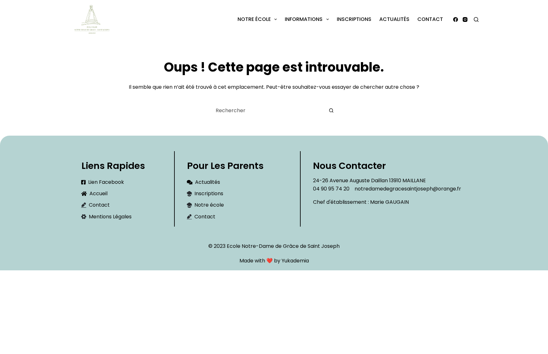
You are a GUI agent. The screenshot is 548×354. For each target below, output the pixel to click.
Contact (430, 19)
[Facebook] (455, 19)
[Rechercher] (476, 19)
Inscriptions (354, 19)
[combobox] (268, 110)
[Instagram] (465, 19)
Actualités (394, 19)
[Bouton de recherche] (331, 110)
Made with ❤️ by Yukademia (274, 260)
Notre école (254, 19)
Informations (304, 19)
